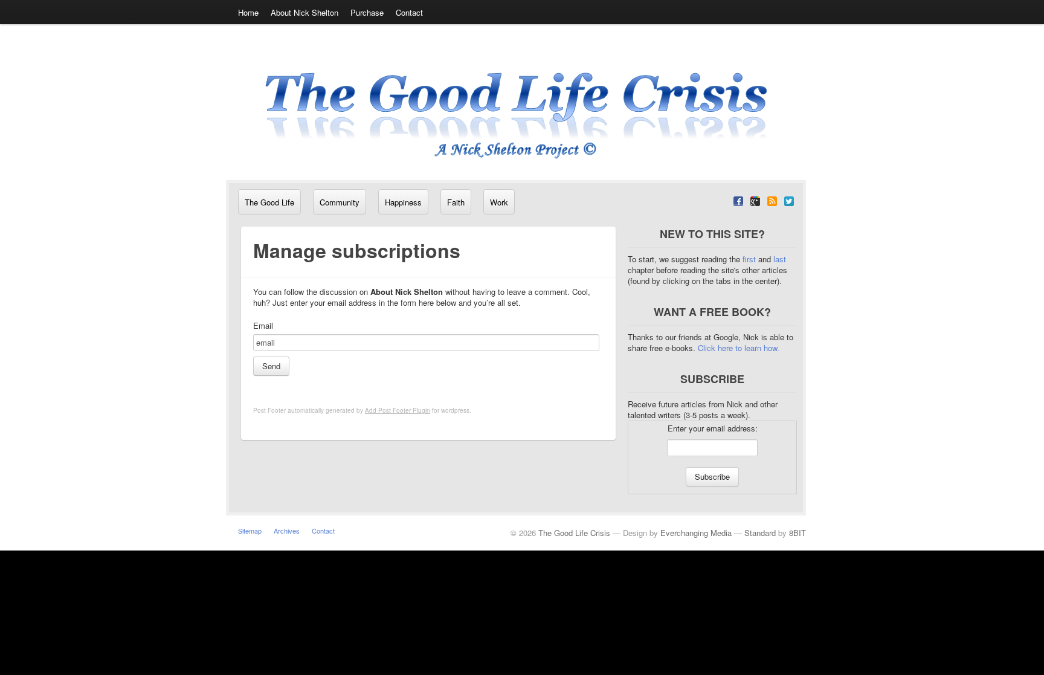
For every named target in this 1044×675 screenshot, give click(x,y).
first (750, 259)
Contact (409, 12)
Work (499, 202)
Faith (456, 202)
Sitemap (250, 530)
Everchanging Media (696, 532)
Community (339, 202)
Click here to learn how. (738, 348)
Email (263, 325)
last (779, 259)
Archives (287, 530)
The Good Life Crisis (574, 532)
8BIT (797, 532)
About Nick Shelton (304, 12)
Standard (760, 532)
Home (248, 12)
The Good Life (269, 202)
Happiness (403, 202)
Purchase (367, 12)
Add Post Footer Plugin (397, 410)
